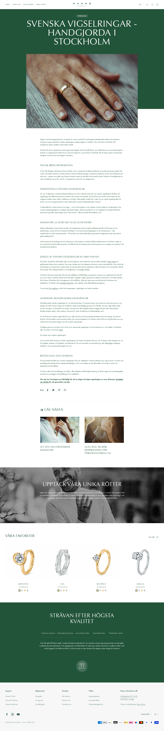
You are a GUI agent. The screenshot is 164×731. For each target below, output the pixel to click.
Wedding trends (82, 16)
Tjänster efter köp (11, 704)
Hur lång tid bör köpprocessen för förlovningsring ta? (98, 450)
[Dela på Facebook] (47, 390)
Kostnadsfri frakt (99, 633)
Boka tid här (141, 704)
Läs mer (82, 506)
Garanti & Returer (11, 700)
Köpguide (38, 696)
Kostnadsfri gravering (65, 633)
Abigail (140, 584)
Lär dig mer (39, 700)
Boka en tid (66, 700)
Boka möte (41, 4)
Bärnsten (23, 584)
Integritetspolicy (94, 696)
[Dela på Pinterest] (59, 390)
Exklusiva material (48, 633)
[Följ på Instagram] (12, 714)
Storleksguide (40, 704)
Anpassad (16, 4)
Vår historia (28, 4)
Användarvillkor (94, 700)
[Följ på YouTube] (18, 714)
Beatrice (101, 584)
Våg (62, 584)
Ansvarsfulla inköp (82, 633)
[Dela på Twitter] (53, 390)
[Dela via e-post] (65, 390)
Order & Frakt (10, 696)
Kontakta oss (66, 704)
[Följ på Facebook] (6, 714)
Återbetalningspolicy (96, 704)
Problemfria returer (116, 633)
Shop (7, 4)
